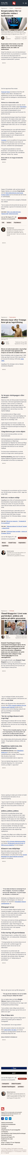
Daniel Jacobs (10, 551)
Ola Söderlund (10, 228)
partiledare (21, 1086)
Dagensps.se (4, 8)
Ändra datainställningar (7, 1144)
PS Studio (11, 610)
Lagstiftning (5, 545)
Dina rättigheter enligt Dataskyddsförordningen (13, 1133)
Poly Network (17, 222)
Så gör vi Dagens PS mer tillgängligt (10, 1142)
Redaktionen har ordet (7, 1139)
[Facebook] (2, 1118)
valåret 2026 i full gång (10, 1030)
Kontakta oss (4, 1126)
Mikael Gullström (11, 1092)
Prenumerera (22, 218)
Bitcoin (4, 542)
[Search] (23, 3)
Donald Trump (12, 542)
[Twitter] (6, 1118)
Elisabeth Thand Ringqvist (8, 1086)
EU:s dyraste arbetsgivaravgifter (16, 841)
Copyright (3, 1128)
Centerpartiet (5, 1083)
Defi (3, 222)
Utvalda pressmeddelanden (8, 1124)
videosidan (9, 655)
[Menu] (26, 3)
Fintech (11, 8)
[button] (14, 1068)
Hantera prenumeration (7, 1122)
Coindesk (3, 140)
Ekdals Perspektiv (16, 1083)
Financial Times (5, 92)
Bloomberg (23, 106)
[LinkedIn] (10, 1118)
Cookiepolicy (4, 1131)
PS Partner (4, 1140)
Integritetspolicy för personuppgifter (10, 1130)
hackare (9, 222)
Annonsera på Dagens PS (7, 1137)
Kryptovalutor (18, 8)
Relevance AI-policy (6, 1135)
